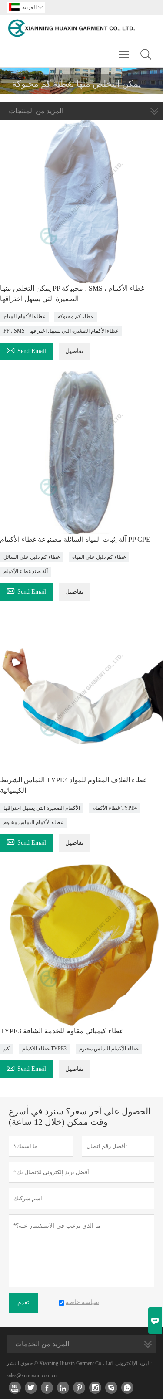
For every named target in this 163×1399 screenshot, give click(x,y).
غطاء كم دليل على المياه (99, 557)
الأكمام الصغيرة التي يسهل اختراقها (41, 808)
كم (6, 1049)
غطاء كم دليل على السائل (31, 557)
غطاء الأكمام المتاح (24, 316)
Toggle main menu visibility (124, 54)
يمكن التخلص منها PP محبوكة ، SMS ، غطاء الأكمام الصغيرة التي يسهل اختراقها (72, 293)
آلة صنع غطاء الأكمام (25, 571)
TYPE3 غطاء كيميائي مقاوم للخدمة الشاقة (61, 1031)
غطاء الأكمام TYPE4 (115, 808)
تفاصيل (74, 351)
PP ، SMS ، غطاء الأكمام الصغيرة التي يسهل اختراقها (60, 331)
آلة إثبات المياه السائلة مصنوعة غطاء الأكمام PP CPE (75, 539)
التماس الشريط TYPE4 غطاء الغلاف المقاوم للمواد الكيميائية (73, 785)
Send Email (26, 349)
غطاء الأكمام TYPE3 (44, 1049)
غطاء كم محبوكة (75, 316)
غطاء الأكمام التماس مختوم (33, 822)
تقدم (23, 1302)
